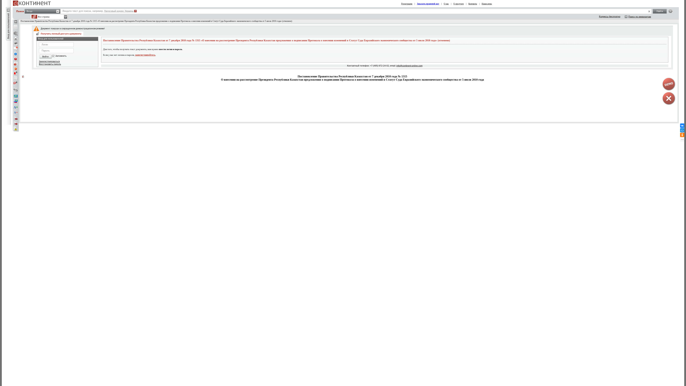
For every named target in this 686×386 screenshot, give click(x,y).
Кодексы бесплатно (609, 16)
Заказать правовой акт (428, 4)
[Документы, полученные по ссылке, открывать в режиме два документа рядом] (16, 27)
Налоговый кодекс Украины (119, 11)
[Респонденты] (16, 124)
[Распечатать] (16, 38)
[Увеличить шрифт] (16, 107)
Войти (45, 56)
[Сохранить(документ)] (16, 33)
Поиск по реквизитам (639, 16)
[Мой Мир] (682, 130)
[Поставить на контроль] (16, 63)
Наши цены (487, 4)
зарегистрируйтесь (145, 55)
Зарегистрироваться (49, 61)
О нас (446, 4)
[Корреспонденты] (16, 119)
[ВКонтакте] (682, 125)
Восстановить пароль (50, 64)
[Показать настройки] (670, 11)
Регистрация (406, 4)
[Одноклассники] (682, 135)
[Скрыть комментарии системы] (16, 48)
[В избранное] (16, 68)
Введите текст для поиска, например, (98, 11)
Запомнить (60, 56)
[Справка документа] (16, 58)
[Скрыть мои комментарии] (16, 78)
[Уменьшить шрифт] (16, 112)
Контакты (472, 4)
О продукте (458, 4)
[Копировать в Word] (16, 43)
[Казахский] (16, 96)
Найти (660, 11)
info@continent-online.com (409, 66)
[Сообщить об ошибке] (16, 129)
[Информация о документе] (16, 53)
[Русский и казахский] (16, 101)
